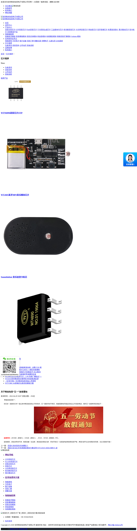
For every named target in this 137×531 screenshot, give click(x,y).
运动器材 (59, 41)
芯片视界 (8, 43)
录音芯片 (8, 466)
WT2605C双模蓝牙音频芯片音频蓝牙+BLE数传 (23, 372)
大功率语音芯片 (82, 30)
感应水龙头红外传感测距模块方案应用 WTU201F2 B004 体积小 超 (32, 448)
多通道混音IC (113, 30)
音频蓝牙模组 (10, 36)
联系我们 (8, 10)
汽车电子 (15, 41)
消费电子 (45, 41)
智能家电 (8, 41)
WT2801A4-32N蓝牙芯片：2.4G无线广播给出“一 (23, 376)
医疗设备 (23, 41)
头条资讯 (8, 45)
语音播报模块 (21, 36)
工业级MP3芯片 (57, 30)
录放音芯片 (92, 30)
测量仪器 (37, 41)
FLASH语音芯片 (11, 461)
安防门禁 (30, 41)
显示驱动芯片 (124, 30)
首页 (7, 23)
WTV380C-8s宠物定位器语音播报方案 (19, 383)
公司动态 (23, 45)
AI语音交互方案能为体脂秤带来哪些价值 (20, 374)
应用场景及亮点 (11, 39)
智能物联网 (9, 34)
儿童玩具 (52, 41)
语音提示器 (23, 529)
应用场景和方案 (12, 477)
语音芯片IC (14, 529)
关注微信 (8, 6)
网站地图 (8, 13)
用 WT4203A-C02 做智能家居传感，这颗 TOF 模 (23, 367)
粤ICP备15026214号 (115, 525)
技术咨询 (8, 521)
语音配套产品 (12, 32)
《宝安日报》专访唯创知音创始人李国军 (20, 381)
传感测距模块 (51, 36)
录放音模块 (41, 36)
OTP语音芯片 (21, 30)
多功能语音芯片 (69, 30)
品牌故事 (8, 48)
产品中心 (8, 27)
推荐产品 (4, 78)
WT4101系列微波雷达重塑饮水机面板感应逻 (22, 379)
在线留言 (8, 8)
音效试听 (30, 45)
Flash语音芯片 (31, 30)
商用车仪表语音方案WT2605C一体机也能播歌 (22, 370)
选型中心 (8, 25)
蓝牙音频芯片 (102, 30)
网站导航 (9, 455)
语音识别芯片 (10, 30)
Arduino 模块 (76, 36)
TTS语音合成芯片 (44, 30)
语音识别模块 (32, 36)
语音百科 (15, 45)
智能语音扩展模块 (64, 36)
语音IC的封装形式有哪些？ (18, 446)
